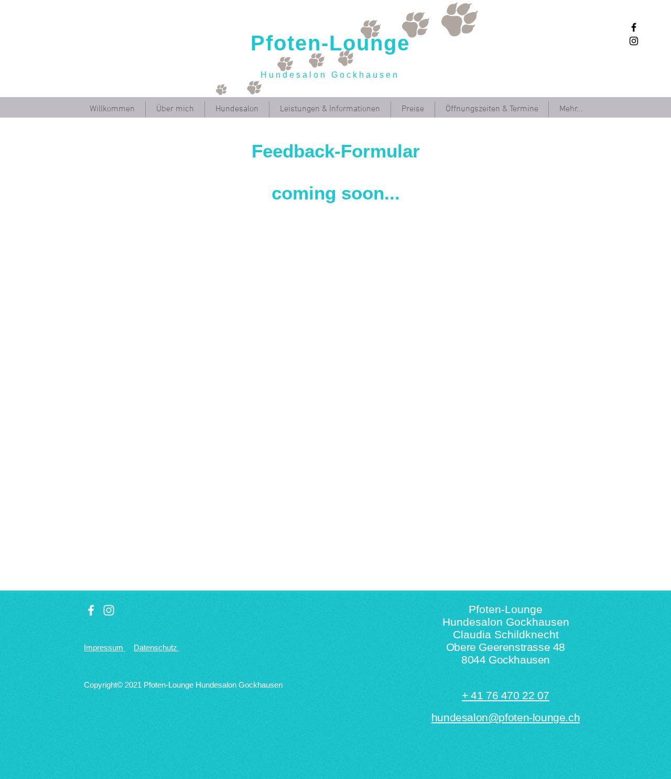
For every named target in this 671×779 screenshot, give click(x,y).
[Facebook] (634, 27)
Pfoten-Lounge (330, 43)
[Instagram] (634, 41)
